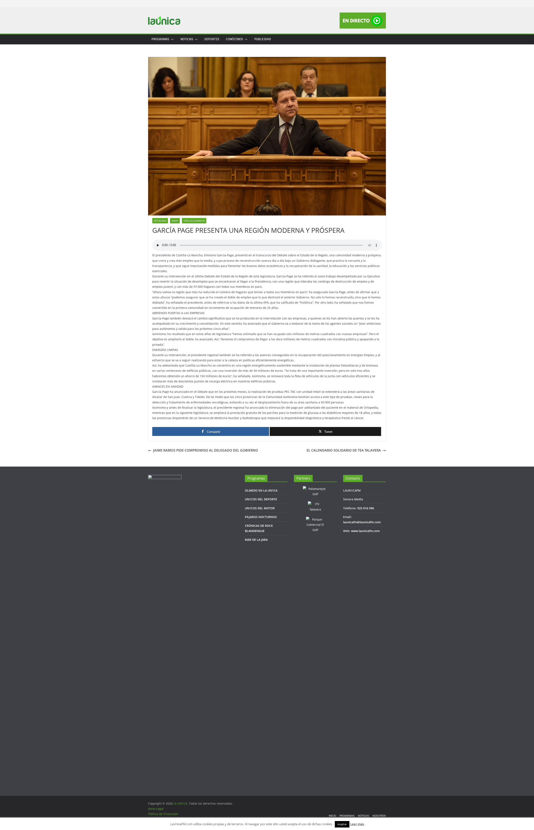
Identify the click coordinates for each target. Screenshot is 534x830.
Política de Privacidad (163, 814)
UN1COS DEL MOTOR (260, 508)
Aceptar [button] (342, 824)
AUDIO (175, 220)
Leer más (357, 824)
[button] (171, 39)
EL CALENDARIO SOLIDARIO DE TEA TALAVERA (344, 450)
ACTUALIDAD (160, 220)
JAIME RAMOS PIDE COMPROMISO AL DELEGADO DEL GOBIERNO (205, 450)
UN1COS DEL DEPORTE (261, 499)
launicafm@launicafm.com (362, 522)
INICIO (332, 815)
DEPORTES (211, 39)
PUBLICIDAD (262, 39)
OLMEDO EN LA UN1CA (261, 490)
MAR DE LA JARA (256, 540)
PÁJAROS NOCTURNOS (261, 517)
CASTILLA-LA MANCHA (194, 220)
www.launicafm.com (365, 531)
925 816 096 (365, 508)
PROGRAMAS (160, 39)
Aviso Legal (156, 809)
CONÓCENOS (234, 39)
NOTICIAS (186, 39)
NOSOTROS (379, 815)
